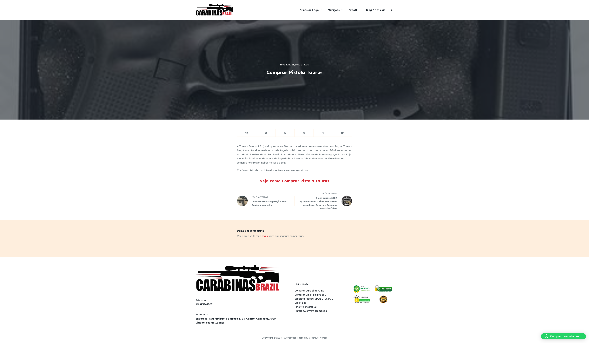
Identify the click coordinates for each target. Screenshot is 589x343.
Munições (334, 9)
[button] (563, 336)
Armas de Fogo (309, 9)
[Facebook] (246, 133)
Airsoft (353, 9)
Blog (306, 65)
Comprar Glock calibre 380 (310, 294)
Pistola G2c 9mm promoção (310, 310)
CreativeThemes (318, 337)
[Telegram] (323, 133)
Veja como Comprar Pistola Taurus (294, 181)
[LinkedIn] (304, 133)
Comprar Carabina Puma (309, 290)
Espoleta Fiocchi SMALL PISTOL (313, 298)
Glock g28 (300, 302)
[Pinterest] (285, 133)
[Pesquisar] (392, 10)
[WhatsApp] (342, 133)
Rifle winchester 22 (305, 306)
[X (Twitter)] (265, 133)
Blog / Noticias (375, 9)
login (265, 236)
